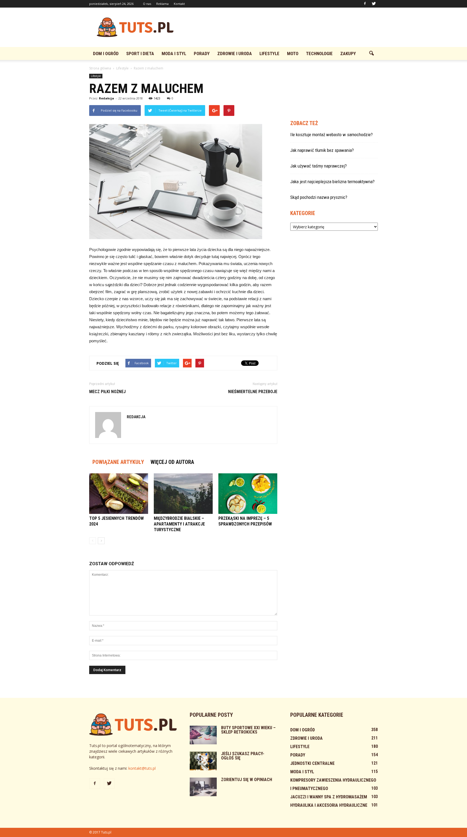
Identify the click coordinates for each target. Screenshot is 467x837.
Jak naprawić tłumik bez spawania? (322, 150)
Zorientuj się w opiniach (246, 779)
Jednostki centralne (312, 763)
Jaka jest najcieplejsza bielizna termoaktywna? (332, 181)
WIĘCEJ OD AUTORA (172, 462)
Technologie (319, 53)
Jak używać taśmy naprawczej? (318, 166)
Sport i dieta (140, 53)
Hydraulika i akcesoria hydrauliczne (328, 805)
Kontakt (179, 4)
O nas (147, 4)
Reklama (162, 4)
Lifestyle (269, 53)
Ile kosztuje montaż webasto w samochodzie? (331, 134)
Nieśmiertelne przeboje (252, 391)
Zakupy (348, 53)
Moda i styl (174, 53)
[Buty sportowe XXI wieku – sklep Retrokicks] (203, 735)
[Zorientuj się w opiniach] (203, 787)
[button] (371, 53)
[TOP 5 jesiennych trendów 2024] (118, 493)
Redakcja (106, 98)
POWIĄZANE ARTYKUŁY (118, 462)
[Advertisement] (279, 27)
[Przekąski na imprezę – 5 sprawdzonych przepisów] (247, 493)
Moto (292, 53)
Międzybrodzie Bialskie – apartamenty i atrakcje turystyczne (179, 524)
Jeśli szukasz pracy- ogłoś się (242, 756)
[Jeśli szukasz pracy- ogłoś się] (203, 761)
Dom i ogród (106, 53)
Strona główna (100, 68)
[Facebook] (365, 4)
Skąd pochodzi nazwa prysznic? (318, 197)
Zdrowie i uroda (234, 53)
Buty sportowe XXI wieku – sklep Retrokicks (248, 730)
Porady (202, 53)
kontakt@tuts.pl (142, 768)
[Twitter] (374, 4)
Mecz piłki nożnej (107, 391)
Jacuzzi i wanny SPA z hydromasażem (328, 796)
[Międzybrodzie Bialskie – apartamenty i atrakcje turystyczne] (183, 493)
